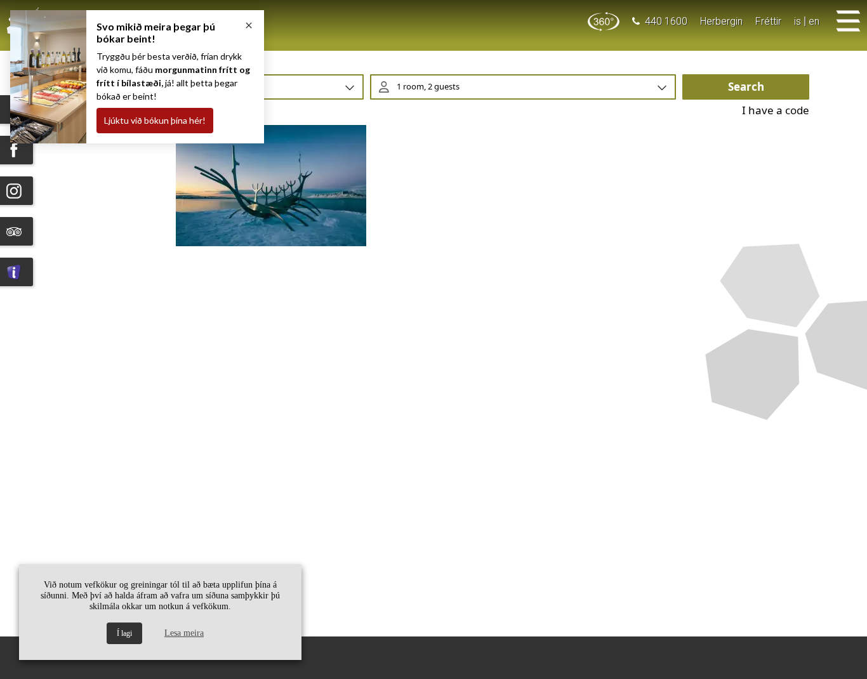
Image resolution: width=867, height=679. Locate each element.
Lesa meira (184, 633)
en (814, 21)
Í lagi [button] (124, 633)
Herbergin (721, 21)
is (797, 21)
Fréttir (768, 21)
